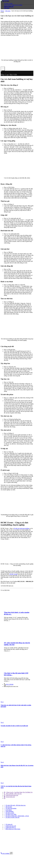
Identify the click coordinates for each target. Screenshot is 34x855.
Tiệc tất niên (8, 807)
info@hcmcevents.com (12, 795)
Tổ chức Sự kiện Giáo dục (12, 817)
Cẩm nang (6, 8)
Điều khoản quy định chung (12, 829)
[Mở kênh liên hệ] (11, 853)
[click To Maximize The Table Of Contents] (3, 69)
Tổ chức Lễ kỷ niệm (10, 814)
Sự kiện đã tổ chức (9, 6)
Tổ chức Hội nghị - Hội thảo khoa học (15, 805)
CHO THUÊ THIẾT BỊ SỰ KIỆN (13, 5)
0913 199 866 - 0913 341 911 (14, 793)
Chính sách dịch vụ (10, 827)
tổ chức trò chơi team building (21, 528)
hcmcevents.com (10, 796)
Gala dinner (8, 810)
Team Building (9, 811)
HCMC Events (13, 574)
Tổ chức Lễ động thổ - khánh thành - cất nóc (17, 816)
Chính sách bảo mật (10, 826)
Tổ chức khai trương (10, 808)
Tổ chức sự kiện (8, 3)
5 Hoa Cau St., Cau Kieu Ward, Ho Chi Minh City (19, 792)
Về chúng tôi (8, 824)
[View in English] (3, 11)
